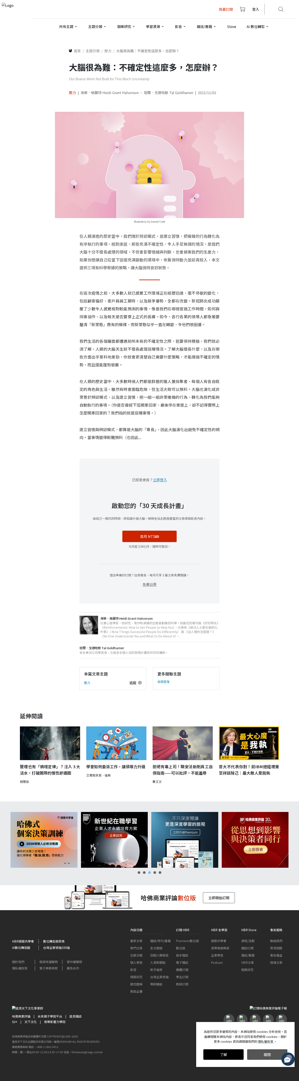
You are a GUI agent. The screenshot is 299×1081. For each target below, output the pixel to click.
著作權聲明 (74, 962)
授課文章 (276, 962)
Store (231, 26)
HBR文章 (247, 962)
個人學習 (136, 962)
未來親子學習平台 (50, 1016)
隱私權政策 (19, 968)
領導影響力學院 (54, 1022)
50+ (14, 1022)
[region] (149, 840)
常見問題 (276, 948)
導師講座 (156, 984)
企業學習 (217, 955)
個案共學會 (218, 941)
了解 (223, 1054)
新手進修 (156, 969)
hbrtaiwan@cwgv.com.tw (87, 1052)
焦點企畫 (136, 991)
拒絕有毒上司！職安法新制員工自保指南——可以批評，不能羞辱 (183, 770)
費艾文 (157, 781)
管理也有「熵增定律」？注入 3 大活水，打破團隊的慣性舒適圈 (50, 770)
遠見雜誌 (75, 1016)
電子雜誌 (182, 962)
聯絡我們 (276, 941)
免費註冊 (149, 584)
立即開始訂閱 (218, 897)
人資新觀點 (157, 962)
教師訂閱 (182, 984)
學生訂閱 (182, 977)
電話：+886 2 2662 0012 (43, 1047)
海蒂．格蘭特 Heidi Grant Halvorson (110, 92)
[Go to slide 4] (154, 872)
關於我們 (18, 962)
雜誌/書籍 (248, 955)
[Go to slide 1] (139, 872)
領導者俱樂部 (220, 948)
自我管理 (163, 681)
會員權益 (276, 955)
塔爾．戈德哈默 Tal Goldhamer (168, 92)
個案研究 (136, 977)
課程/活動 (248, 941)
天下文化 (31, 1022)
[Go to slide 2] (144, 872)
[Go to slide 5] (160, 872)
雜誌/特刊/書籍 (160, 941)
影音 (133, 969)
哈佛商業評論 (21, 1016)
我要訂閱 (226, 9)
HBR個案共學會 (23, 941)
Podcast (217, 962)
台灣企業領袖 (159, 977)
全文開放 (156, 948)
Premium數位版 (187, 941)
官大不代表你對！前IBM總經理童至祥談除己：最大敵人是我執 (249, 770)
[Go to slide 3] (149, 872)
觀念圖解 (136, 984)
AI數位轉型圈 (21, 947)
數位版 (180, 948)
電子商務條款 (48, 968)
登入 (255, 9)
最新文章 (136, 941)
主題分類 (136, 955)
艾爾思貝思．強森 (98, 775)
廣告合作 (73, 968)
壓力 (72, 92)
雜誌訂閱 (247, 948)
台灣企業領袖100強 (56, 947)
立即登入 (160, 479)
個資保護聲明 (48, 962)
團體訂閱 (182, 969)
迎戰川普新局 (159, 955)
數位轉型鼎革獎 (54, 941)
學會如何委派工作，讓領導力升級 (115, 766)
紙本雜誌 (182, 955)
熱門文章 (136, 948)
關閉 (267, 1054)
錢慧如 (24, 781)
